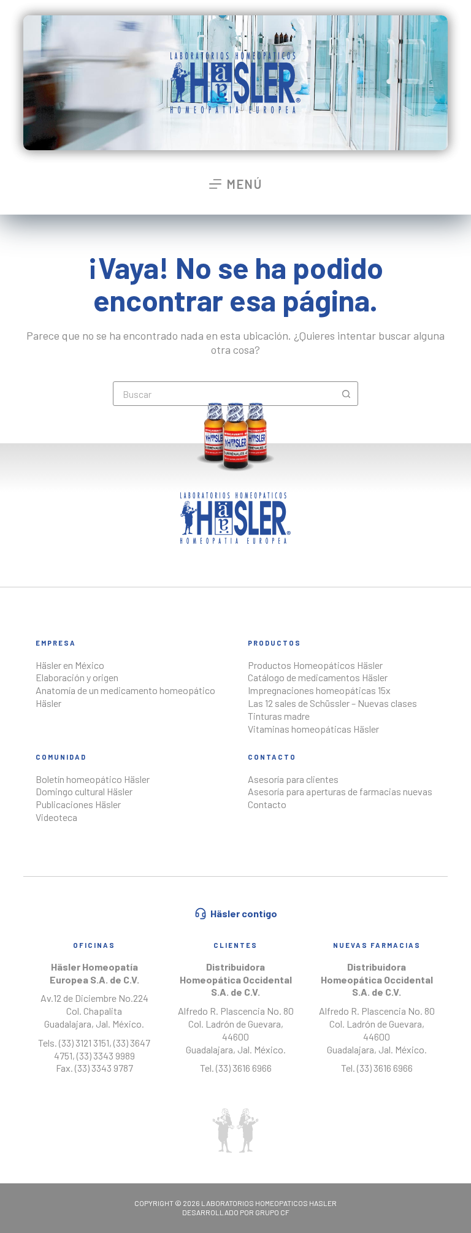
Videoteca (56, 817)
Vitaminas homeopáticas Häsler (313, 729)
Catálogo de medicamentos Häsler (318, 677)
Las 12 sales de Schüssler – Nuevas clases (332, 703)
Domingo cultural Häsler (84, 791)
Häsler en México (70, 665)
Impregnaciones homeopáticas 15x (319, 690)
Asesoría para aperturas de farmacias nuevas (340, 791)
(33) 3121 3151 (83, 1042)
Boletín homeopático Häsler (93, 779)
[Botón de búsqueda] (346, 393)
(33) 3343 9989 (106, 1055)
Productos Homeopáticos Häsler (315, 665)
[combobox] (223, 393)
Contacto (267, 804)
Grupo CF (272, 1212)
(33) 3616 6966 (244, 1068)
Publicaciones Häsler (78, 804)
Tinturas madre (279, 716)
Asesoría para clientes (293, 779)
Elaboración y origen (77, 677)
